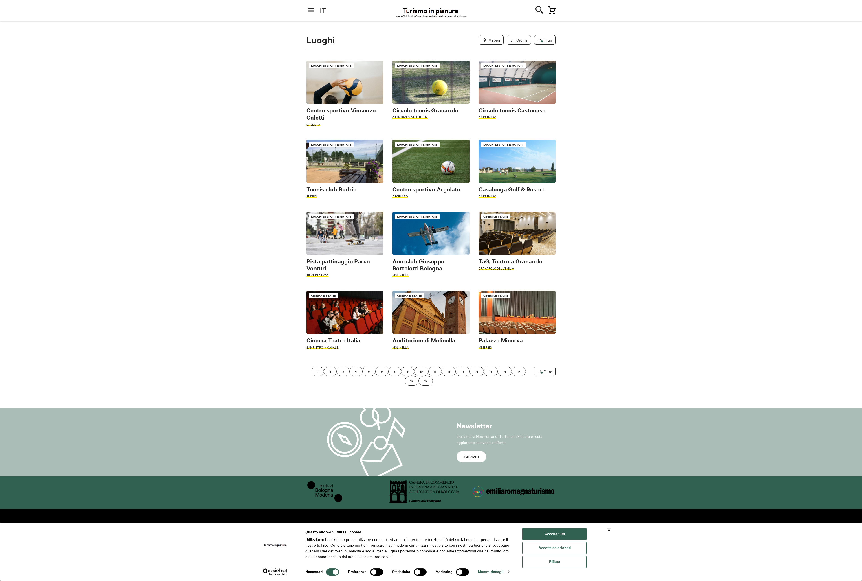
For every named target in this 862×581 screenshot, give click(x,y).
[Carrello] (551, 9)
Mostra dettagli (491, 572)
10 (421, 371)
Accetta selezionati (555, 548)
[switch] (376, 572)
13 (462, 371)
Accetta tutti (554, 534)
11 (435, 371)
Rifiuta (554, 562)
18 (411, 381)
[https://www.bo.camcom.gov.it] (424, 501)
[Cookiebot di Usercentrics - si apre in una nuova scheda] (275, 572)
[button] (312, 232)
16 (504, 371)
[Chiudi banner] (609, 529)
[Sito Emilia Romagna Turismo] (514, 501)
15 (490, 371)
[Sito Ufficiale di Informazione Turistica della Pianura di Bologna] (434, 11)
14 (476, 371)
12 (448, 371)
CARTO (550, 377)
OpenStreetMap (520, 377)
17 (518, 371)
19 (425, 381)
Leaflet (503, 377)
